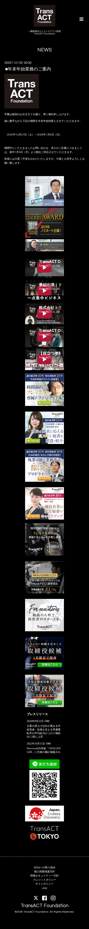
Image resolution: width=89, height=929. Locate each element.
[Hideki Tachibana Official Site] (44, 250)
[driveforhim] (44, 592)
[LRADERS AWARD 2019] (44, 237)
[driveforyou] (44, 481)
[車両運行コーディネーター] (44, 668)
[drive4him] (44, 555)
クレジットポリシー (44, 879)
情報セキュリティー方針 (44, 875)
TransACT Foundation (44, 905)
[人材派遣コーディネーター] (44, 706)
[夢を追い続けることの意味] (44, 205)
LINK (44, 888)
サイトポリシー (44, 884)
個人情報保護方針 (44, 871)
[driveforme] (44, 405)
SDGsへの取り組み (45, 867)
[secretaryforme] (44, 443)
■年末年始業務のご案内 (28, 69)
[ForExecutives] (44, 630)
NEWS (44, 50)
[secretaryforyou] (44, 518)
